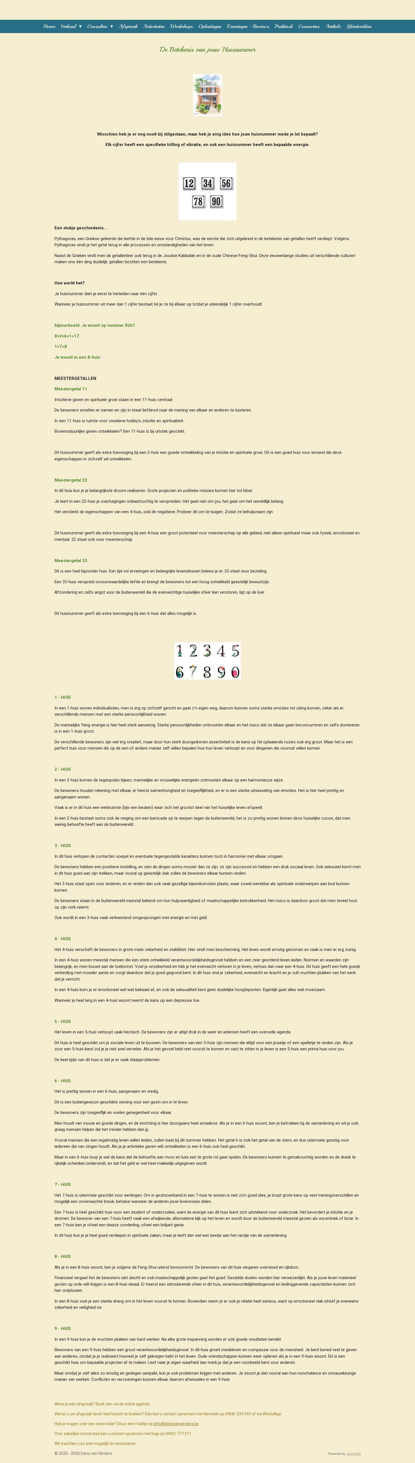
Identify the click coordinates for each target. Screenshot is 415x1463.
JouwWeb (353, 1454)
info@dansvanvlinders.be (176, 1423)
